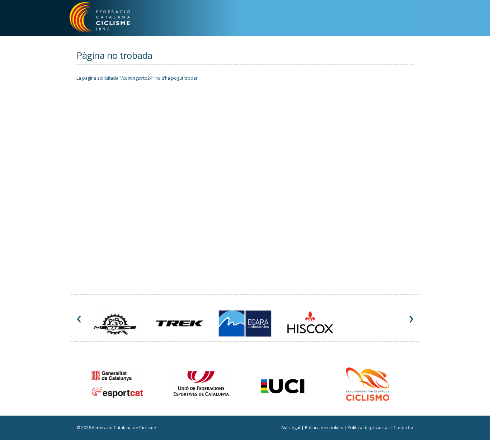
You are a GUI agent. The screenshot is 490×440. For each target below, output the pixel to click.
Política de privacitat (369, 428)
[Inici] (108, 19)
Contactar (404, 428)
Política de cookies (324, 428)
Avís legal (291, 428)
